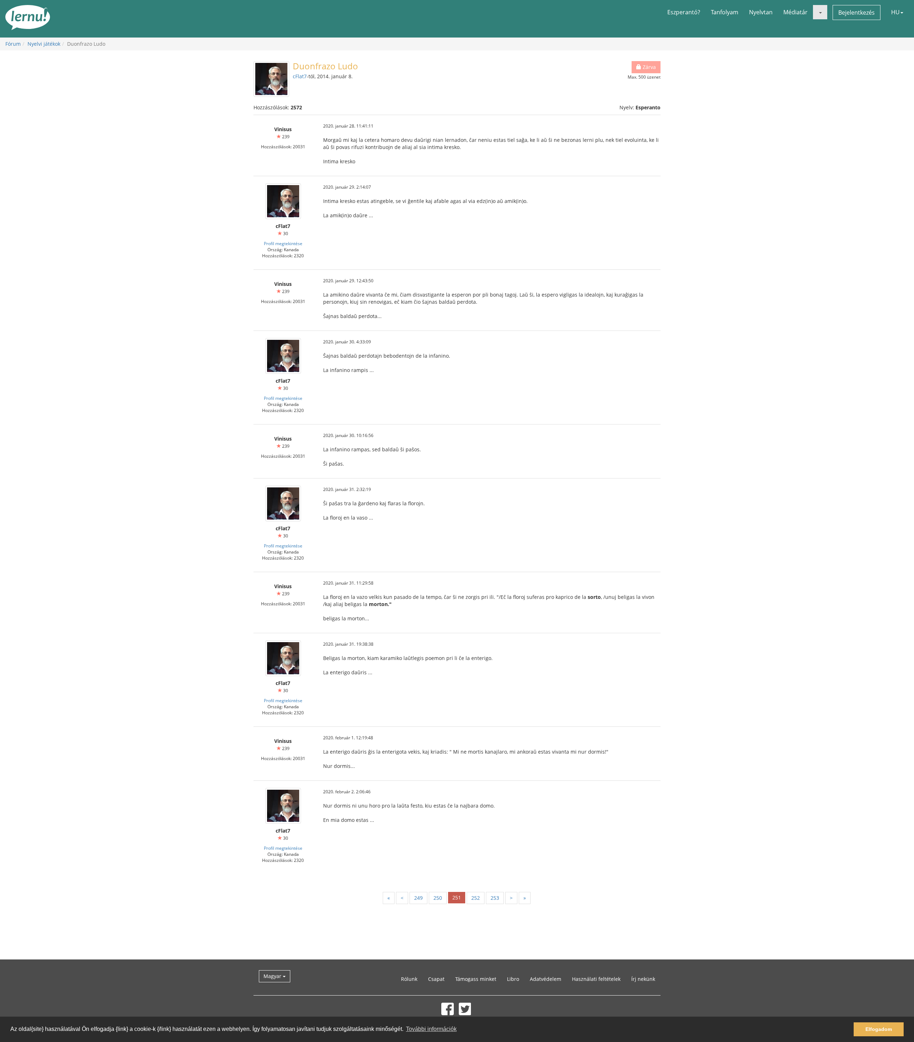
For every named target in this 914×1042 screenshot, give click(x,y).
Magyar (273, 976)
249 (418, 897)
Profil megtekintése (283, 243)
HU (895, 12)
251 (456, 897)
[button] (820, 12)
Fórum (13, 43)
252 (475, 897)
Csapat (436, 979)
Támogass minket (475, 979)
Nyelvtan (761, 12)
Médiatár (795, 12)
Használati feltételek (596, 979)
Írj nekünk (643, 979)
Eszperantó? (683, 12)
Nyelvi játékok (43, 43)
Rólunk (409, 979)
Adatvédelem (545, 979)
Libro (513, 979)
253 (495, 897)
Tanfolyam (724, 12)
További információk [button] (431, 1029)
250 (437, 897)
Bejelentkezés (856, 12)
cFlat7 (300, 76)
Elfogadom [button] (878, 1029)
